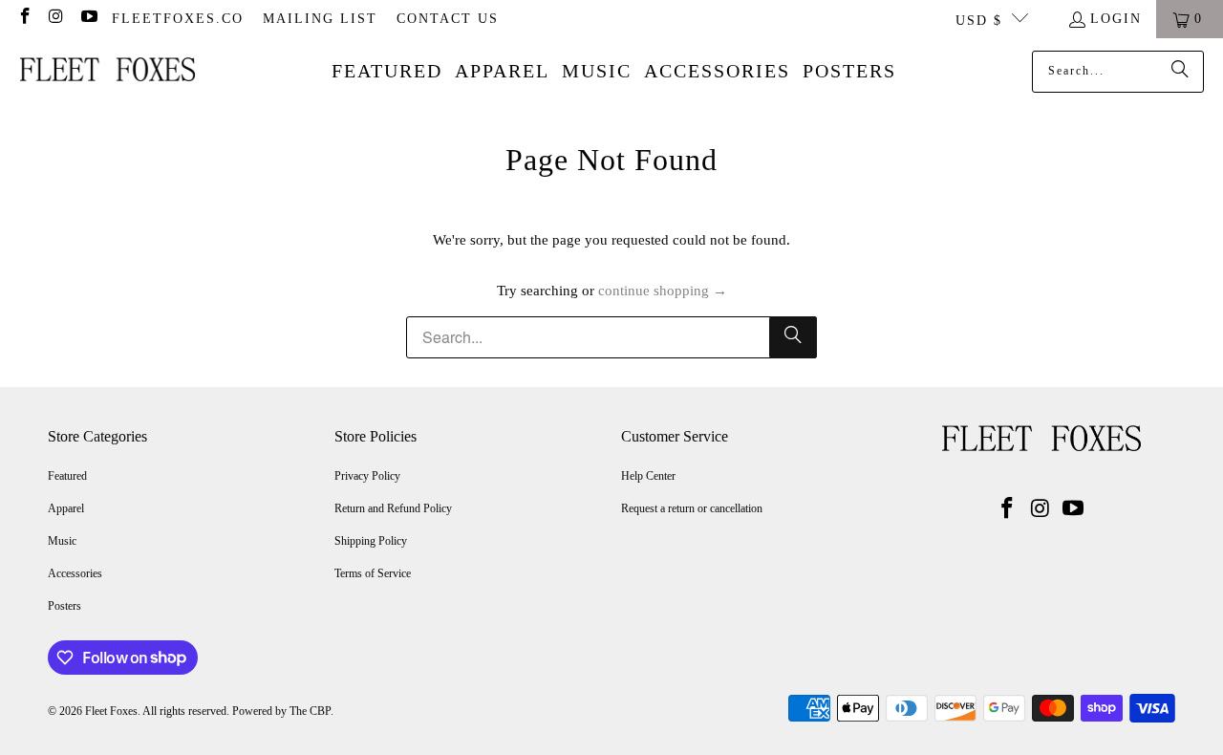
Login (1116, 18)
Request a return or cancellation (691, 508)
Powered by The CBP (281, 711)
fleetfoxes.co (178, 18)
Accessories (75, 573)
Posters (64, 606)
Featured (67, 476)
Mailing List (320, 18)
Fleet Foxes (111, 711)
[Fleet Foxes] (107, 71)
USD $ (978, 20)
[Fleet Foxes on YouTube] (87, 18)
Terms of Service (372, 573)
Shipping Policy (370, 541)
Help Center (648, 476)
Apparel (66, 508)
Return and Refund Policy (393, 508)
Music (62, 541)
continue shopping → (662, 290)
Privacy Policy (367, 476)
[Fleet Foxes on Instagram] (56, 18)
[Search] (1180, 72)
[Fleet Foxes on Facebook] (23, 18)
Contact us (448, 18)
